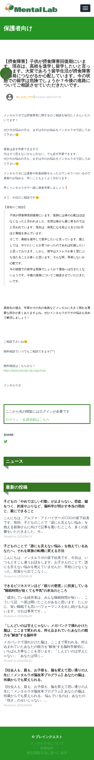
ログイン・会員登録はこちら (27, 419)
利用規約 (47, 748)
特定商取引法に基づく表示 (47, 753)
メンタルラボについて (47, 743)
